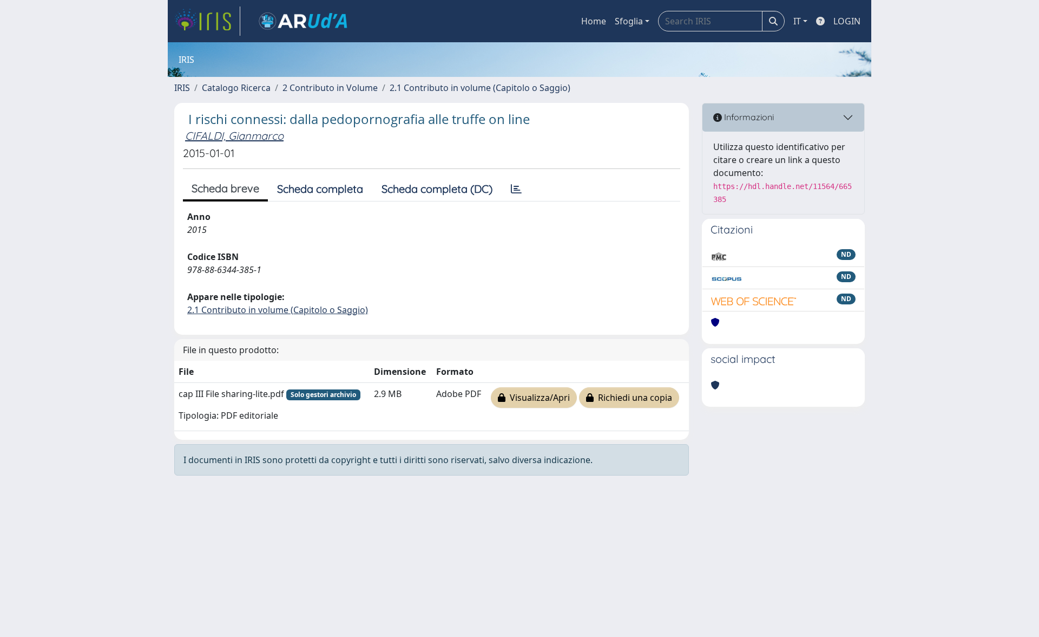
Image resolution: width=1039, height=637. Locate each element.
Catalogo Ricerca (236, 88)
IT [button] (797, 21)
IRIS (182, 88)
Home (593, 21)
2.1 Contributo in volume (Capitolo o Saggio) (480, 88)
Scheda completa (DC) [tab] (437, 189)
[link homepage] (207, 21)
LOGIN (846, 21)
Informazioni (748, 117)
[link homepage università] (303, 21)
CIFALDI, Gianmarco (234, 135)
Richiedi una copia (633, 398)
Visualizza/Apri (537, 398)
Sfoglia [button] (629, 21)
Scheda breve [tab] (225, 188)
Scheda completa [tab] (320, 189)
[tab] (516, 189)
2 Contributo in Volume (330, 88)
